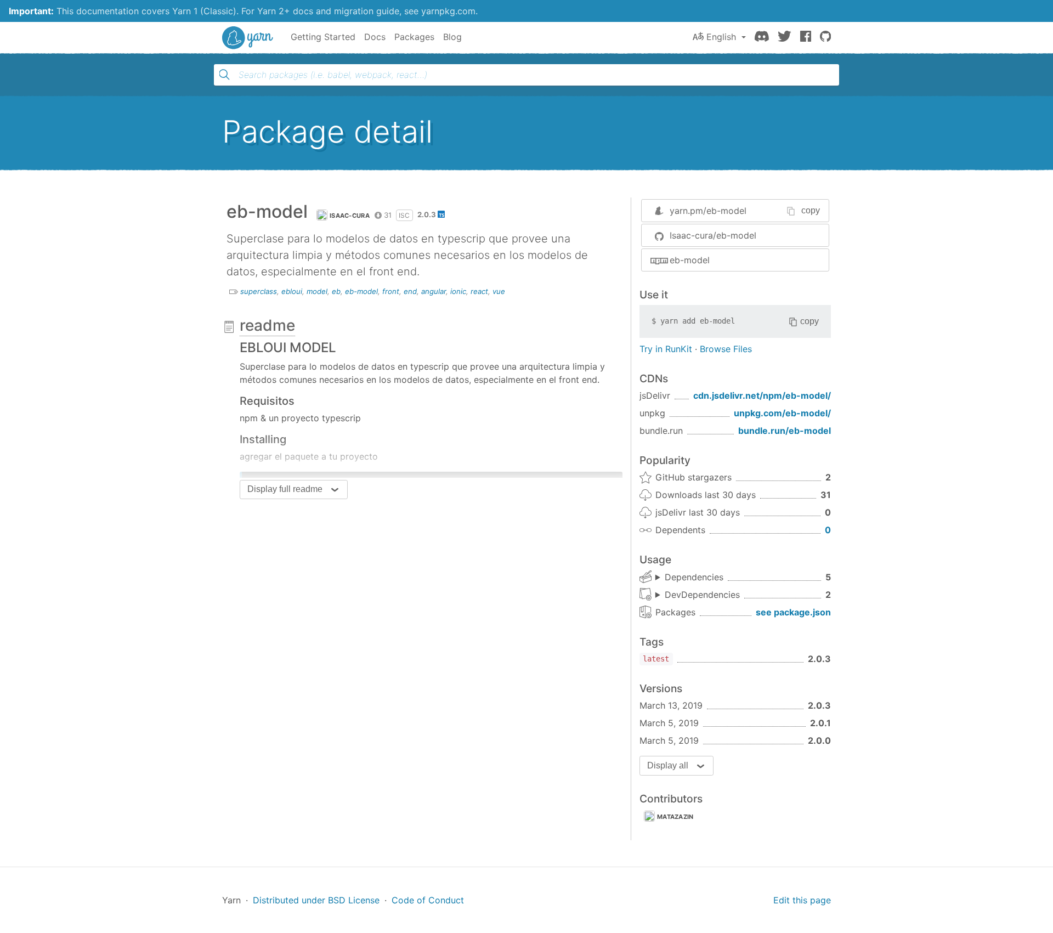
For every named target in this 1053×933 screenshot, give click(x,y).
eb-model (361, 291)
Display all (667, 765)
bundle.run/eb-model (784, 430)
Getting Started (323, 36)
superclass (258, 291)
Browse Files (726, 348)
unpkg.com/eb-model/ (782, 413)
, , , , (689, 578)
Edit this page (802, 900)
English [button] (721, 36)
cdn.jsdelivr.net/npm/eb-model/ (762, 395)
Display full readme (284, 489)
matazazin (675, 817)
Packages (414, 36)
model (317, 291)
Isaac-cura (350, 215)
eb (336, 291)
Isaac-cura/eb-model (713, 235)
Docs (375, 36)
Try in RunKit (665, 348)
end (410, 291)
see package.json (793, 612)
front (390, 291)
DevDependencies (702, 594)
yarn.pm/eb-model (708, 210)
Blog (452, 36)
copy (810, 210)
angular (433, 291)
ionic (458, 291)
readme (267, 325)
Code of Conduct (428, 900)
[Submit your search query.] (224, 74)
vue (498, 291)
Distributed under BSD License (316, 900)
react (479, 291)
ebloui (291, 291)
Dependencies (694, 577)
